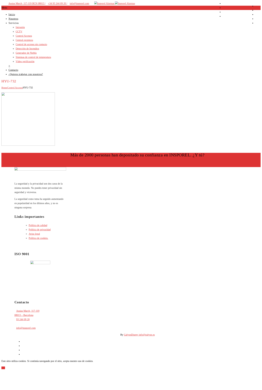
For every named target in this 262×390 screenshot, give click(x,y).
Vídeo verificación (25, 61)
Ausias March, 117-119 (27, 311)
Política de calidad (38, 225)
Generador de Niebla (26, 53)
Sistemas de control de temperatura (33, 57)
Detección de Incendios (27, 48)
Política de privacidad (40, 229)
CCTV (19, 31)
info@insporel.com (79, 3)
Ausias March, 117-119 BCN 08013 (26, 3)
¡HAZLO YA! (137, 165)
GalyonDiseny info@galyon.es (139, 334)
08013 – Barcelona (23, 315)
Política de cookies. (38, 238)
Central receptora (24, 40)
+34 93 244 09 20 (57, 3)
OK (3, 368)
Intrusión (20, 27)
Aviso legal (34, 234)
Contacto (13, 70)
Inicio (12, 14)
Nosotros (13, 18)
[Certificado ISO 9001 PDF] (40, 263)
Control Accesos (24, 36)
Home (4, 87)
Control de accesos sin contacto (31, 44)
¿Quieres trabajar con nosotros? (26, 74)
